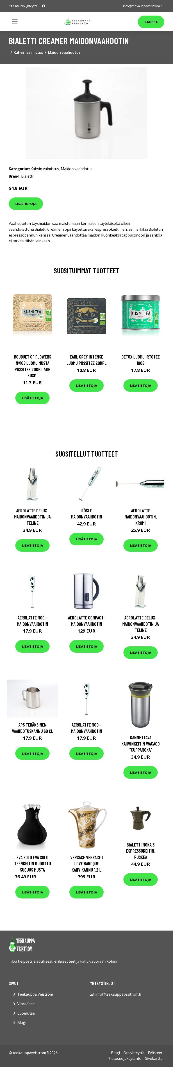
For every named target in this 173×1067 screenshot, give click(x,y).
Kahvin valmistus (28, 52)
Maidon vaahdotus (64, 52)
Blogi (21, 1022)
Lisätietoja (25, 203)
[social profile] (43, 6)
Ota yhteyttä (133, 1052)
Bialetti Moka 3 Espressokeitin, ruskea (140, 851)
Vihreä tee (26, 1003)
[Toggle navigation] (15, 21)
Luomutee (26, 1013)
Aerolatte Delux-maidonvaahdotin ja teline (32, 517)
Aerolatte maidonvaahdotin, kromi (141, 517)
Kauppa (151, 22)
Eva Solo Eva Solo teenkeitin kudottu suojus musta (32, 863)
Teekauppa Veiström (35, 994)
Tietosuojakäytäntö (124, 1058)
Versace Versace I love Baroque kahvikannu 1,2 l (86, 863)
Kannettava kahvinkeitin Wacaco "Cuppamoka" (140, 743)
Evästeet (155, 1052)
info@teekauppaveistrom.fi (142, 6)
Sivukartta (153, 1058)
